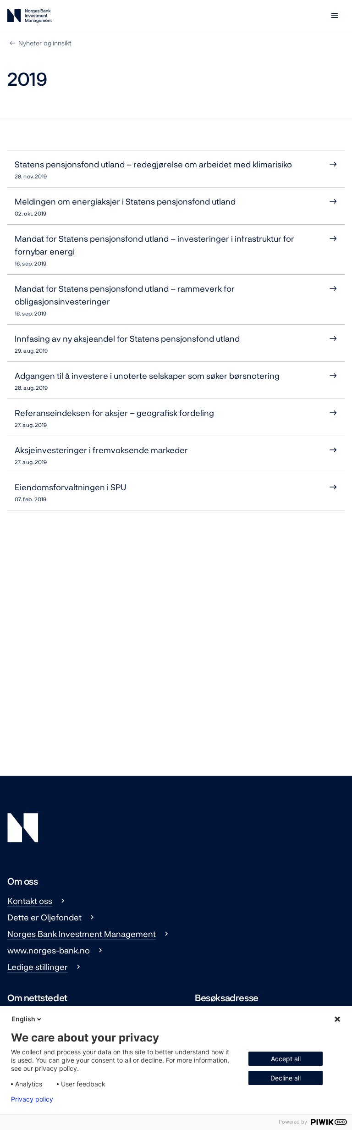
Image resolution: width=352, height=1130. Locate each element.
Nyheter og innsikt (45, 43)
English (23, 1019)
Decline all (285, 1078)
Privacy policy (32, 1099)
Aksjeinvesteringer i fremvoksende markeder (101, 455)
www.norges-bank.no (48, 950)
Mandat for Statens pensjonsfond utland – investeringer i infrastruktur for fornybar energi (154, 249)
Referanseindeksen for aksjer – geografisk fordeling (114, 418)
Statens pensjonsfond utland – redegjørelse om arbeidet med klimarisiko (153, 169)
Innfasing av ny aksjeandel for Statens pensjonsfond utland (127, 343)
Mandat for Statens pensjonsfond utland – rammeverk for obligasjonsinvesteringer (125, 299)
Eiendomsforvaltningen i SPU (70, 492)
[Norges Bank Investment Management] (29, 17)
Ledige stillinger (37, 967)
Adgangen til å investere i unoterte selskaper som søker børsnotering (147, 381)
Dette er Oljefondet (44, 917)
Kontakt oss (29, 901)
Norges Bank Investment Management (81, 934)
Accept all (286, 1059)
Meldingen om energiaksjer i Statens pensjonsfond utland (125, 206)
